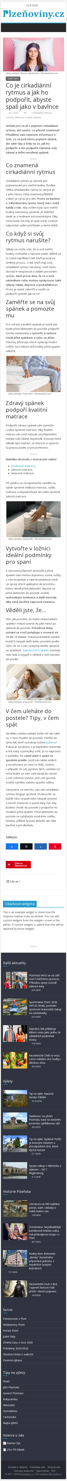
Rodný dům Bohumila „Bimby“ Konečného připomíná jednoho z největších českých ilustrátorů (42, 1261)
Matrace (19, 117)
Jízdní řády (9, 1336)
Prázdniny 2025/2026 (15, 1348)
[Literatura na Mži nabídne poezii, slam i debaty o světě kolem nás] (15, 1202)
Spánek (37, 117)
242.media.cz (54, 1474)
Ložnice (10, 117)
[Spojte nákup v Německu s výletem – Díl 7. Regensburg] (15, 1164)
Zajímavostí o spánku (36, 650)
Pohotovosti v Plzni (14, 1318)
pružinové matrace (23, 466)
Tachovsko (9, 1417)
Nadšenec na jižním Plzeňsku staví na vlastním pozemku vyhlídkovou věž (45, 1119)
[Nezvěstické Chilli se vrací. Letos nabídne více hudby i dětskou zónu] (15, 1053)
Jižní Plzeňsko (11, 1387)
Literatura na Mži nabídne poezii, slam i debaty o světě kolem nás (44, 1207)
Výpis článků (42, 1470)
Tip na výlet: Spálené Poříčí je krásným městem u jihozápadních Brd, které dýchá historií (45, 1144)
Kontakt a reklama (17, 1467)
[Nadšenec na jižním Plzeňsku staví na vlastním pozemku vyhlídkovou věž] (15, 1114)
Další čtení (13, 78)
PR (25, 112)
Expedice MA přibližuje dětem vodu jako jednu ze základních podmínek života (44, 1034)
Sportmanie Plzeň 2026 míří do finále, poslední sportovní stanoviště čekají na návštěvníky (45, 1007)
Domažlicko (10, 1411)
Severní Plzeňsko (13, 1393)
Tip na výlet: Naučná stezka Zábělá (41, 1095)
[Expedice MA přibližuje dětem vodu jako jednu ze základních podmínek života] (15, 1027)
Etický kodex (54, 1467)
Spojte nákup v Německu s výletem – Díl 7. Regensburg (45, 1169)
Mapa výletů (10, 1423)
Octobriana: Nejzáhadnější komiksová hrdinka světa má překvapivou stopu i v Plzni (45, 1232)
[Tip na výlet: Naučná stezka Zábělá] (15, 1092)
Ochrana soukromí (24, 1470)
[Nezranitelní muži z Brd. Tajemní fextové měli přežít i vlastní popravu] (15, 1282)
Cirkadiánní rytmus (41, 112)
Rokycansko (10, 1399)
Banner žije (13, 1443)
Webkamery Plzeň (14, 1324)
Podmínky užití (37, 1467)
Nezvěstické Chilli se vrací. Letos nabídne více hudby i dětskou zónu (45, 1059)
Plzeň (6, 1381)
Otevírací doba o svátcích (18, 1354)
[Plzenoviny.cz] (7, 27)
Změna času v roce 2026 (18, 1342)
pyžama (51, 742)
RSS (53, 1470)
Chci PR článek (15, 1449)
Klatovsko (9, 1405)
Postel (28, 117)
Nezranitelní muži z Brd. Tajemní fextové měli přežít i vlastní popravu (43, 1287)
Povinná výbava (12, 1360)
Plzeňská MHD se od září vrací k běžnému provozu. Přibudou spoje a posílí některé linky (44, 981)
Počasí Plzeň (10, 1330)
